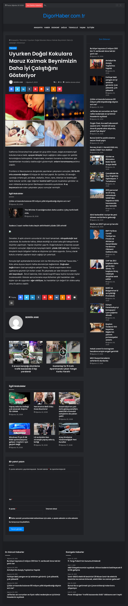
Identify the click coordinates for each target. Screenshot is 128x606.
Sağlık (64, 27)
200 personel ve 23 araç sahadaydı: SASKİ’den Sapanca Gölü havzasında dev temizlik (112, 198)
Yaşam (82, 27)
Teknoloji (73, 27)
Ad (10, 499)
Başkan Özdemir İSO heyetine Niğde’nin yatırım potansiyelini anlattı (112, 332)
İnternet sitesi (51, 509)
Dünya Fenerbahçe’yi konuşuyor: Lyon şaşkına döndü (112, 310)
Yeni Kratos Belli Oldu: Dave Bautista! (44, 407)
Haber (47, 27)
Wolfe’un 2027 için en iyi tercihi (104, 224)
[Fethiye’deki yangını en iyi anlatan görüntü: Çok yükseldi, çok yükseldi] (97, 80)
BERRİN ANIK (18, 82)
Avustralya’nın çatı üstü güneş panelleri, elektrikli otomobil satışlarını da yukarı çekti (68, 411)
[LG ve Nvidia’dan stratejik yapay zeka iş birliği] (44, 429)
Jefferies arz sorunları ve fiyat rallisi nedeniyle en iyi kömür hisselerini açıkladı (103, 114)
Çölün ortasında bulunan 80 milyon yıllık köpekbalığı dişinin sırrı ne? (39, 201)
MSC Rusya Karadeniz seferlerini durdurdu (100, 359)
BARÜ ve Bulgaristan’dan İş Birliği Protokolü (112, 292)
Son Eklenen (104, 39)
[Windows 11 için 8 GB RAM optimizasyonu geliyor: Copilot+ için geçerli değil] (19, 429)
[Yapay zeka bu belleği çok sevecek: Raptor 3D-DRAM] (19, 398)
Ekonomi (55, 27)
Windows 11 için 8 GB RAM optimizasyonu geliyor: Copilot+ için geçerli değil (18, 441)
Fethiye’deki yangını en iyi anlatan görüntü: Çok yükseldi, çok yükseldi (71, 5)
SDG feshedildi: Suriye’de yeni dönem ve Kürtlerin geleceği (103, 216)
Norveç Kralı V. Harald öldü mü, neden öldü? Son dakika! (104, 148)
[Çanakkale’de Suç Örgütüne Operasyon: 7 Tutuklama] (97, 177)
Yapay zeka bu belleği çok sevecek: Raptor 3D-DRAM (19, 409)
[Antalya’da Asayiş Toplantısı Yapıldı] (97, 64)
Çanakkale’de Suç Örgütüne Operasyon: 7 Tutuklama (112, 177)
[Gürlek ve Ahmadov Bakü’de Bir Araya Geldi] (97, 160)
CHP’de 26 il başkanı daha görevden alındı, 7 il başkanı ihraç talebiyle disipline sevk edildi (112, 270)
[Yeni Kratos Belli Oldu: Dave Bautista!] (44, 398)
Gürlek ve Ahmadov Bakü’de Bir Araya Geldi (111, 160)
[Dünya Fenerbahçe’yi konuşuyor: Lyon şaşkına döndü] (97, 308)
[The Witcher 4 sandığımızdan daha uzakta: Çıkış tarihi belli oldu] (16, 213)
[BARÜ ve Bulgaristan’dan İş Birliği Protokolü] (97, 291)
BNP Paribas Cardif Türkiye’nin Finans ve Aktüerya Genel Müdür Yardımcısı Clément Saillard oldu (111, 241)
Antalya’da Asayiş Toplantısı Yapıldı (111, 64)
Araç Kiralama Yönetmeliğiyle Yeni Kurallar (67, 439)
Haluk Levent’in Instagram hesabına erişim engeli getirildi (104, 350)
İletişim (90, 27)
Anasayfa (38, 27)
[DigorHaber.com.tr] (64, 16)
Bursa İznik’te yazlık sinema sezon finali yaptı (102, 139)
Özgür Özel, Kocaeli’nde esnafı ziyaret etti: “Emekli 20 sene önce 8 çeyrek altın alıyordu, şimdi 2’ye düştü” (104, 127)
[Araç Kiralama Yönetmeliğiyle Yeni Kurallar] (69, 429)
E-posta (12, 509)
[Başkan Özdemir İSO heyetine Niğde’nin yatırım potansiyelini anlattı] (97, 327)
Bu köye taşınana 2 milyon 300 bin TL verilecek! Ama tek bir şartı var (104, 51)
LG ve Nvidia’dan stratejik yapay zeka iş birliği (44, 439)
